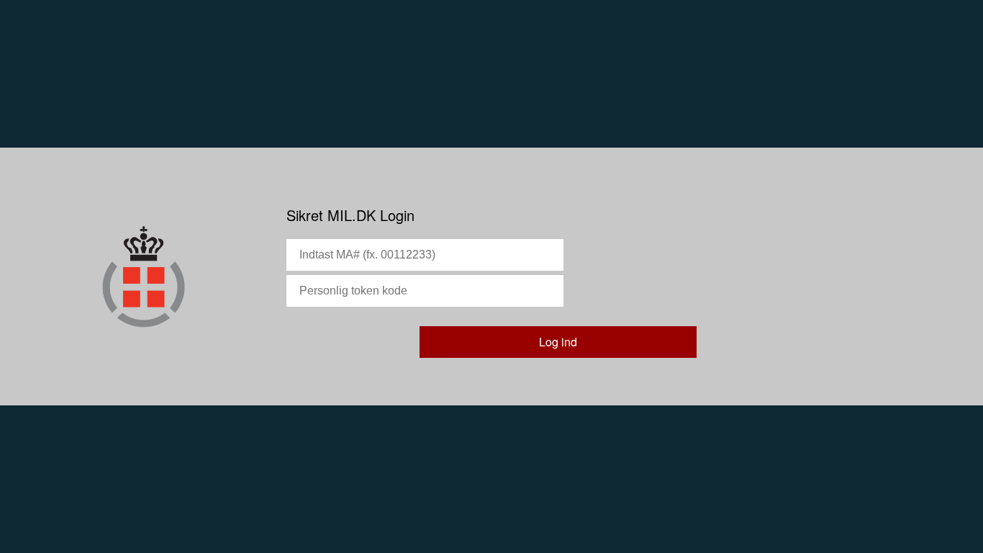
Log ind (558, 341)
